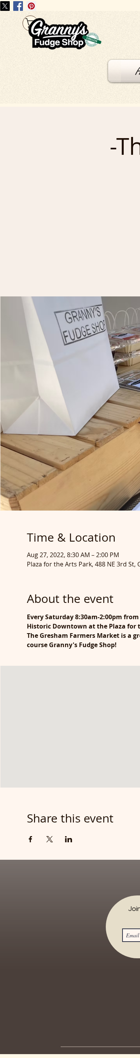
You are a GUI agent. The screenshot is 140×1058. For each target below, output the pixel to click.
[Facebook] (18, 6)
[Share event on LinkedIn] (68, 839)
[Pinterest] (31, 6)
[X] (5, 6)
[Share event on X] (49, 839)
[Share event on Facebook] (30, 839)
